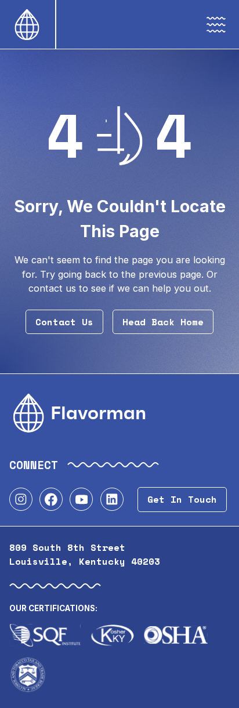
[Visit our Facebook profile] (51, 499)
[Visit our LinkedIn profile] (112, 499)
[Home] (27, 24)
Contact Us (64, 322)
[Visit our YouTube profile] (81, 499)
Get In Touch (182, 499)
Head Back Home (163, 322)
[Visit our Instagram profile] (20, 499)
